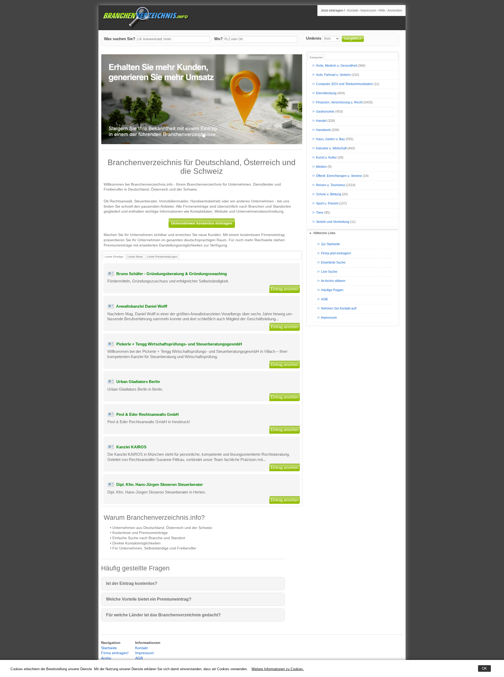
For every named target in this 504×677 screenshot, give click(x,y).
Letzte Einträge (114, 256)
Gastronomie (325, 112)
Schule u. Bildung (328, 194)
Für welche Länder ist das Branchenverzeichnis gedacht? (163, 615)
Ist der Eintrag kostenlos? (131, 583)
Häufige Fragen (332, 290)
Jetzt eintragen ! (333, 10)
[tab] (352, 233)
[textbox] (173, 39)
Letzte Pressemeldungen (162, 256)
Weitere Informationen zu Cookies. (277, 669)
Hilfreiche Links (324, 233)
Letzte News (135, 256)
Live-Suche (329, 272)
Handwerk (323, 130)
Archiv (106, 658)
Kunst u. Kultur (326, 158)
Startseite (109, 648)
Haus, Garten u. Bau (330, 139)
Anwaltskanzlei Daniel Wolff (141, 306)
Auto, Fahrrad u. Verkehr (333, 75)
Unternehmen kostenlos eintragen (201, 223)
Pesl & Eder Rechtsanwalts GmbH (147, 414)
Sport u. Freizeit (327, 204)
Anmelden (394, 10)
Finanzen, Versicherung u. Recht (339, 102)
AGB (324, 299)
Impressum (368, 10)
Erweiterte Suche (333, 263)
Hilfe (382, 10)
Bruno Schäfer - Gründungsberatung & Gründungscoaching (171, 273)
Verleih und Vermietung (332, 222)
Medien (321, 167)
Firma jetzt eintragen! (336, 253)
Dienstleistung (326, 93)
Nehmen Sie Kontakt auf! (338, 309)
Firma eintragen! (115, 653)
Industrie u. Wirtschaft (331, 148)
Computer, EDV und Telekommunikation (344, 84)
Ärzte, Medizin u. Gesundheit (336, 66)
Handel (321, 121)
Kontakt (352, 10)
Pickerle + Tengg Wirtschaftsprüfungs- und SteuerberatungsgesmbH (179, 344)
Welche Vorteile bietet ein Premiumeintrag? (148, 599)
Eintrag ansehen (284, 289)
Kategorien (316, 57)
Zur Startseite (330, 244)
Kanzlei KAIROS (131, 447)
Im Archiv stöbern (333, 281)
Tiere (319, 213)
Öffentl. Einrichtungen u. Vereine (339, 176)
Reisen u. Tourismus (330, 185)
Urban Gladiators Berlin (138, 381)
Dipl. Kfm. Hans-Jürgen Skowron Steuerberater (159, 484)
